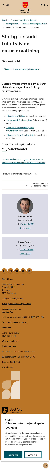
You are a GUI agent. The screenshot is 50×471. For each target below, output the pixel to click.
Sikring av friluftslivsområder (19, 120)
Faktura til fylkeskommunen (14, 322)
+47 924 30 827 (27, 224)
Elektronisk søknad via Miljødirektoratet (22, 69)
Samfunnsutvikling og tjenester (24, 20)
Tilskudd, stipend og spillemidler (35, 24)
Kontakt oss (7, 367)
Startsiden (5, 20)
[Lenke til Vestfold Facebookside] (4, 270)
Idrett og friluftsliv (12, 24)
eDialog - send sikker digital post (16, 303)
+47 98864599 (26, 249)
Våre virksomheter (10, 341)
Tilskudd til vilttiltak (15, 116)
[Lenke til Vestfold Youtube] (16, 270)
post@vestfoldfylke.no (12, 298)
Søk (5, 5)
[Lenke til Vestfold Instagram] (10, 270)
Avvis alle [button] (32, 455)
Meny (45, 5)
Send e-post (25, 228)
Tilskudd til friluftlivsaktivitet (19, 135)
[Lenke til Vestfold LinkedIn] (23, 270)
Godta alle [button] (13, 455)
